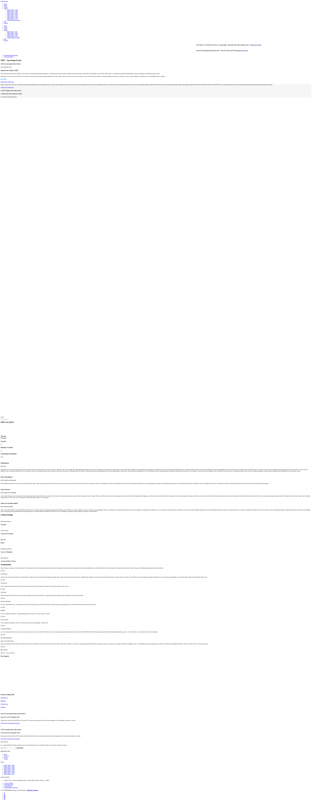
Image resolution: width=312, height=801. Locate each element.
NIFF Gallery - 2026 (12, 10)
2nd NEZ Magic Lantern (13, 20)
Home (5, 4)
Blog (5, 21)
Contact (6, 23)
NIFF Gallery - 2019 (12, 15)
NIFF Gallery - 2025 (12, 11)
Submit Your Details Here (7, 82)
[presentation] (1, 417)
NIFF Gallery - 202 (12, 31)
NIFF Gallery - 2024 (12, 13)
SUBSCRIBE (20, 748)
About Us (6, 756)
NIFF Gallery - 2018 (12, 17)
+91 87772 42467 (8, 783)
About (5, 5)
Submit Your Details (192, 45)
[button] (1, 419)
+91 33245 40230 (8, 57)
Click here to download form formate (10, 723)
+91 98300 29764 (8, 784)
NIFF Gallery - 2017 (12, 18)
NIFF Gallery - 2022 (12, 14)
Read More (4, 79)
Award (5, 7)
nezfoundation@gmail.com (11, 55)
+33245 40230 (7, 786)
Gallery (6, 8)
